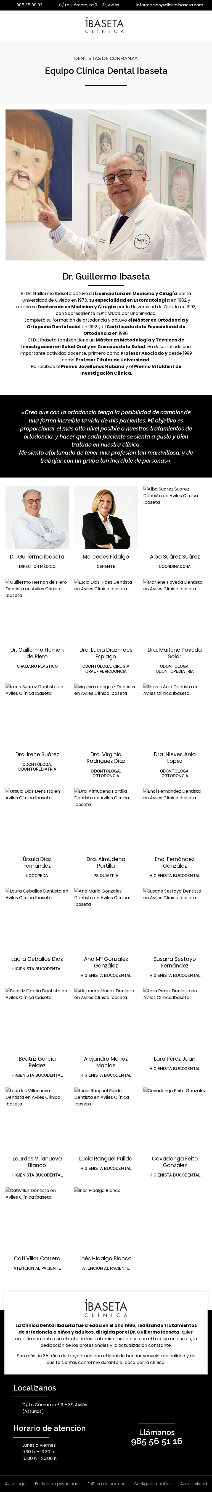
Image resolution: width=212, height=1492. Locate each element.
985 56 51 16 (156, 1441)
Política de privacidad (57, 1483)
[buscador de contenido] (203, 26)
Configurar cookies (153, 1483)
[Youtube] (157, 1407)
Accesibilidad (193, 1483)
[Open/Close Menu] (7, 27)
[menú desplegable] (7, 26)
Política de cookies (106, 1483)
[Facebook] (138, 1407)
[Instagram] (175, 1407)
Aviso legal (15, 1483)
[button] (203, 26)
